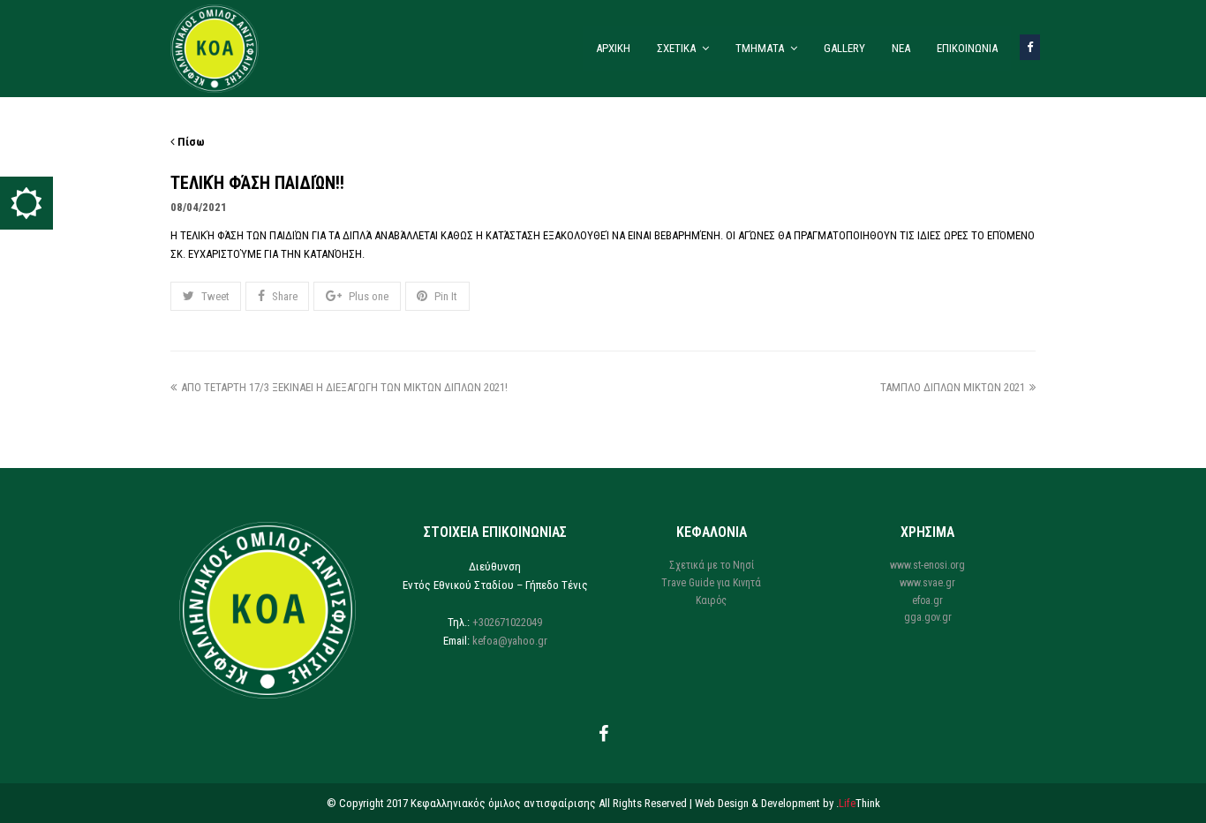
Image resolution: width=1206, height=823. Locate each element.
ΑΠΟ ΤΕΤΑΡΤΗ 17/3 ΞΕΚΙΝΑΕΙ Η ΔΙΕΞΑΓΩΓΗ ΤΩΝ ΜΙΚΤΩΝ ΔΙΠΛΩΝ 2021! (344, 387)
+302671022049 (507, 622)
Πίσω (190, 141)
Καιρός (711, 600)
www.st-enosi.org (927, 565)
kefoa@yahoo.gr (509, 640)
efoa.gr (927, 600)
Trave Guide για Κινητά (711, 583)
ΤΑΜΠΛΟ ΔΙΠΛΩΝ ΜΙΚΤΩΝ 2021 (952, 387)
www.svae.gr (927, 583)
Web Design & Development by (787, 803)
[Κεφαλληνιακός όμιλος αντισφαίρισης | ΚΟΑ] (214, 47)
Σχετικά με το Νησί (711, 565)
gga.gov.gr (928, 617)
